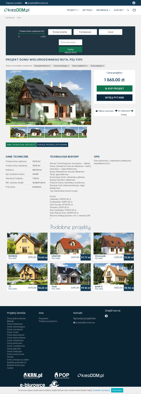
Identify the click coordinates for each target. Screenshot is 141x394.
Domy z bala (12, 332)
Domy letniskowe (15, 324)
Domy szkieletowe (15, 340)
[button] (128, 10)
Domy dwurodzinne (15, 335)
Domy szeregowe (15, 329)
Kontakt (119, 10)
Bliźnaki (10, 321)
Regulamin (43, 318)
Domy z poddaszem (79, 66)
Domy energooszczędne (18, 359)
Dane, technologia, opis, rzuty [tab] (21, 145)
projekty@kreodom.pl (37, 3)
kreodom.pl (10, 18)
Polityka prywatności (48, 321)
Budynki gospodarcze (16, 362)
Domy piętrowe (14, 348)
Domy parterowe (14, 343)
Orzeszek (100, 255)
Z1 (10, 286)
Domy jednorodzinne (41, 66)
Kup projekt (115, 88)
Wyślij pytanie (114, 97)
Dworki (10, 357)
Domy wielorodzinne (16, 337)
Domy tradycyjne (96, 66)
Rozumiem (117, 390)
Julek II (98, 286)
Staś (54, 286)
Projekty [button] (72, 10)
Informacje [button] (102, 10)
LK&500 (56, 255)
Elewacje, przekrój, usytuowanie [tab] (52, 145)
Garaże (10, 368)
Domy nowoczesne (15, 354)
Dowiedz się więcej (101, 390)
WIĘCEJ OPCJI (70, 52)
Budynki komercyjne (16, 365)
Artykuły (87, 10)
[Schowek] (134, 10)
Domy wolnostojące (60, 66)
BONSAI (13, 255)
